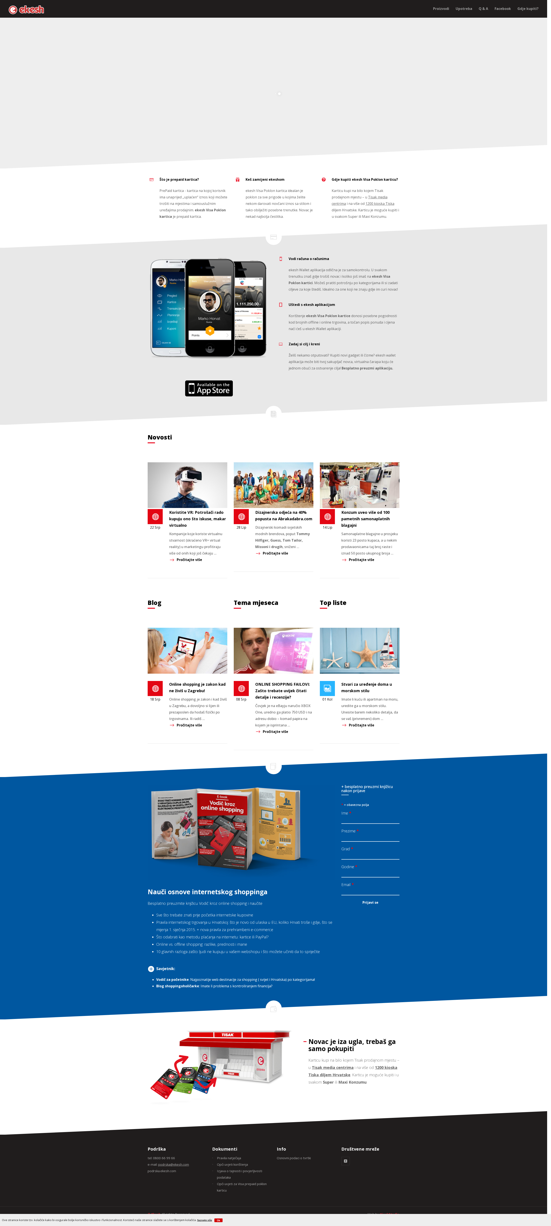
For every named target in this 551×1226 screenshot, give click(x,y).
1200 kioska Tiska (379, 203)
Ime (346, 813)
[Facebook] (346, 1161)
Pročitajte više (189, 559)
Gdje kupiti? (528, 8)
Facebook (503, 8)
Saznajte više (204, 1220)
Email (347, 884)
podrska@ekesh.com (173, 1164)
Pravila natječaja (229, 1158)
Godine (349, 866)
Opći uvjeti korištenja (232, 1164)
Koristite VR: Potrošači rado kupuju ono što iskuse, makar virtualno (197, 519)
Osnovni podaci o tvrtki (294, 1158)
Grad (347, 848)
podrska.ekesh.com (162, 1171)
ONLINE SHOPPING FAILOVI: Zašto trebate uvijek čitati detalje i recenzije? (282, 691)
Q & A (483, 8)
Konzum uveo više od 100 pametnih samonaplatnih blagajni (365, 519)
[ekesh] (209, 388)
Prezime (350, 830)
